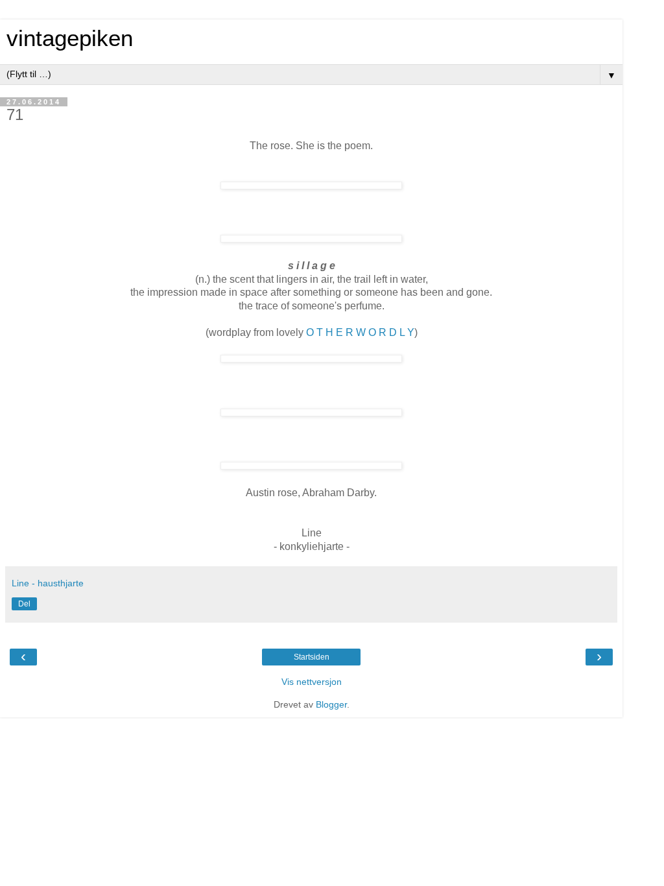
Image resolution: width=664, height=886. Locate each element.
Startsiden (311, 657)
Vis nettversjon (311, 681)
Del (24, 603)
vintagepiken (69, 38)
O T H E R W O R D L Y (360, 332)
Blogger (331, 704)
